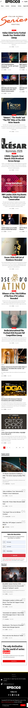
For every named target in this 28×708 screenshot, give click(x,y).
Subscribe (15, 555)
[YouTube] (12, 695)
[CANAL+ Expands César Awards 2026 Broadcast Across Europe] (14, 145)
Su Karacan (7, 526)
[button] (23, 705)
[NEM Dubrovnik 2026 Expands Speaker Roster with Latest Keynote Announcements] (10, 79)
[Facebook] (8, 695)
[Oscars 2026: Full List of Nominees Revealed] (14, 246)
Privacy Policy (15, 704)
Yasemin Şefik (8, 516)
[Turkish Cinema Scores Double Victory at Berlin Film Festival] (10, 219)
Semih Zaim (8, 483)
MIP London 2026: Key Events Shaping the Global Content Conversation (14, 197)
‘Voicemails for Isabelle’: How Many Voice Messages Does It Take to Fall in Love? (13, 615)
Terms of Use (6, 705)
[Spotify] (19, 695)
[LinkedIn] (17, 695)
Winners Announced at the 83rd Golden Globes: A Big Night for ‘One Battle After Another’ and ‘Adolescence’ (14, 368)
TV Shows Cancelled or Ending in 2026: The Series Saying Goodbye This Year (14, 475)
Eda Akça (7, 619)
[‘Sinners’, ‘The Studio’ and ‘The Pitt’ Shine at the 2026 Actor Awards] (14, 106)
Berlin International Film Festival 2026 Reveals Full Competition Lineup (14, 333)
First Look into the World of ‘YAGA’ (13, 635)
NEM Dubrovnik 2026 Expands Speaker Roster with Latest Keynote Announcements (9, 89)
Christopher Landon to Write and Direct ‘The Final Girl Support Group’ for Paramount (13, 602)
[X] (10, 695)
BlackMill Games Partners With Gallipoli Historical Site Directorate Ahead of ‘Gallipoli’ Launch (13, 586)
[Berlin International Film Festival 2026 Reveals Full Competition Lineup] (14, 319)
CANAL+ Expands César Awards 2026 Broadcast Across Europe (14, 158)
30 (19, 447)
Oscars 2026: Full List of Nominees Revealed (14, 258)
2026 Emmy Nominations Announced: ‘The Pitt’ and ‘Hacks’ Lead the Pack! (10, 66)
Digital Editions (14, 661)
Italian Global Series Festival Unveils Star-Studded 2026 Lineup (14, 35)
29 (16, 447)
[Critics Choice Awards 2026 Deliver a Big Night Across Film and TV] (14, 421)
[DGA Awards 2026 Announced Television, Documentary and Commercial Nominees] (14, 388)
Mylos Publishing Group (7, 702)
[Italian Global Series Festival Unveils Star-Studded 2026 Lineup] (14, 21)
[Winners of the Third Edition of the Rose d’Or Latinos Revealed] (14, 282)
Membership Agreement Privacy (16, 558)
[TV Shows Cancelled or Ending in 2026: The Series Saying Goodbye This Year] (14, 464)
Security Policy (7, 560)
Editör (13, 46)
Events (13, 30)
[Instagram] (15, 695)
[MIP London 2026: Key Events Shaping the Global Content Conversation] (14, 183)
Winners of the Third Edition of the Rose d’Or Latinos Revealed (14, 296)
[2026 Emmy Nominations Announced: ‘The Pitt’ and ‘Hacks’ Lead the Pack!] (10, 57)
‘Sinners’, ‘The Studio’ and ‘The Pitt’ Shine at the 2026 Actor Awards (14, 120)
